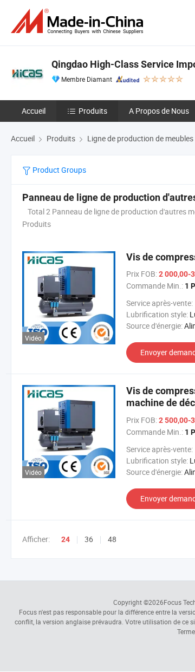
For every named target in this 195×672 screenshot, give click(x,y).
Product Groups (58, 170)
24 (65, 539)
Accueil (34, 111)
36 (88, 539)
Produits (93, 111)
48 (112, 539)
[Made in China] (79, 21)
